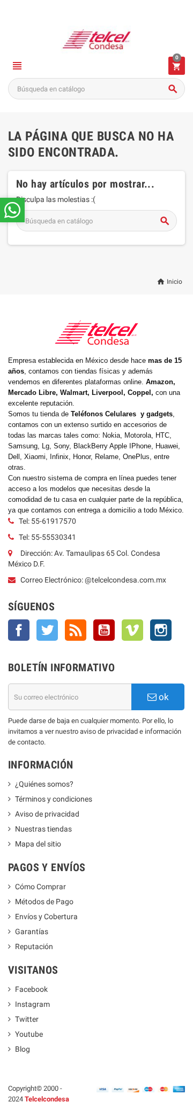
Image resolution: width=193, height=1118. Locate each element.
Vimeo (132, 630)
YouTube (104, 630)
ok (163, 697)
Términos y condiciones (53, 799)
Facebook (18, 630)
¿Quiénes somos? (44, 784)
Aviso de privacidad (47, 814)
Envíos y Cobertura (46, 916)
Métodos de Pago (44, 901)
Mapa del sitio (38, 844)
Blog (22, 1049)
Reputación (34, 946)
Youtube (29, 1034)
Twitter (47, 630)
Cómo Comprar (40, 886)
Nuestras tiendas (43, 829)
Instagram (161, 630)
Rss (75, 630)
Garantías (31, 931)
